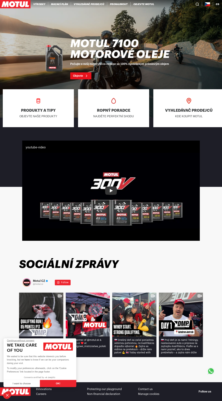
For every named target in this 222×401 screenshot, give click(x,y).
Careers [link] (41, 394)
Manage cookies (148, 394)
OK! (58, 383)
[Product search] (197, 4)
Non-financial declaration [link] (103, 394)
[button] (7, 395)
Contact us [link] (145, 389)
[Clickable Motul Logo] (15, 4)
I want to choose (22, 383)
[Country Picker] (207, 4)
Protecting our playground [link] (104, 389)
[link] (119, 4)
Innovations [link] (44, 389)
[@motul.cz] (26, 282)
